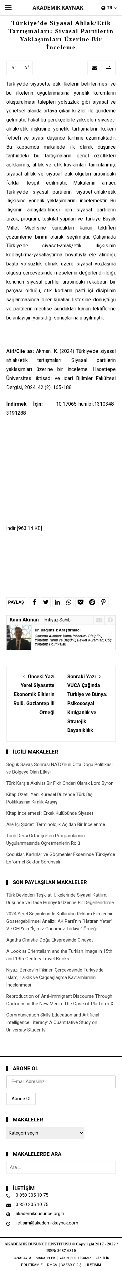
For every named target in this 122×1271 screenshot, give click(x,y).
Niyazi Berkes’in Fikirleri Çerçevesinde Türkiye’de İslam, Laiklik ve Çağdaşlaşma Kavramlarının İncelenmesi (55, 977)
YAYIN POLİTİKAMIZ (75, 1258)
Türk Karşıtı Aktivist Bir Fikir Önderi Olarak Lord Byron (60, 783)
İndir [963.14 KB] (24, 528)
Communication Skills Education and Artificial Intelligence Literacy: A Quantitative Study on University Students (52, 1022)
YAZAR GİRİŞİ (72, 1265)
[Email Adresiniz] (95, 68)
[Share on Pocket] (80, 602)
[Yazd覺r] (108, 68)
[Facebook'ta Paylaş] (34, 602)
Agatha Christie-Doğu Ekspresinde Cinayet (49, 940)
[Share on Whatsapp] (69, 602)
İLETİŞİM (94, 1265)
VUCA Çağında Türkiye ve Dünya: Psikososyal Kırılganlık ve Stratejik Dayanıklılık (87, 704)
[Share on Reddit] (92, 602)
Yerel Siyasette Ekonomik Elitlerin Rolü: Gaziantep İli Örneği (33, 694)
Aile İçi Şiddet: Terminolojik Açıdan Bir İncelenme (55, 824)
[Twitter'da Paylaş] (46, 602)
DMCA (52, 1265)
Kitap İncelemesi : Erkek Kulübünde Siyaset (49, 813)
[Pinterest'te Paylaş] (104, 602)
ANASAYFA (22, 1258)
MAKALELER (45, 1258)
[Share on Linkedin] (57, 602)
